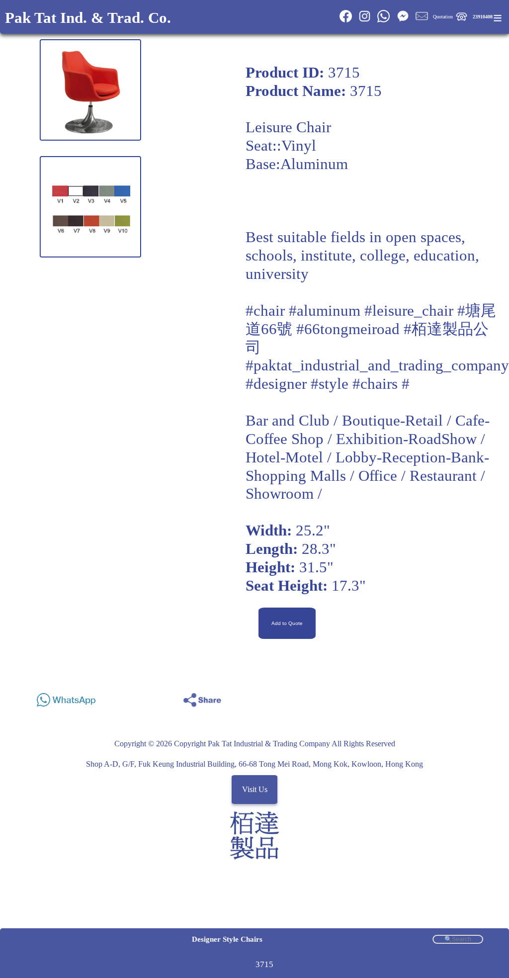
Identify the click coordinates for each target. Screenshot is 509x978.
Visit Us (254, 789)
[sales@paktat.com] (421, 20)
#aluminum (324, 310)
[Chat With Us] (402, 20)
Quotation (443, 16)
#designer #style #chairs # (328, 383)
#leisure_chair (408, 310)
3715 (264, 964)
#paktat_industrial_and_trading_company (377, 365)
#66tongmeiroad (348, 329)
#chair (265, 310)
